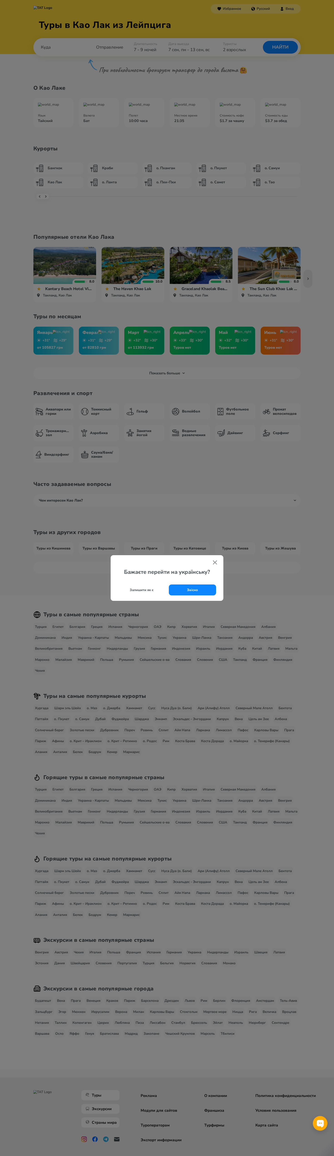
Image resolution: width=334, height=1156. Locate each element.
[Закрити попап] (215, 563)
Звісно (192, 590)
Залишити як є (142, 590)
